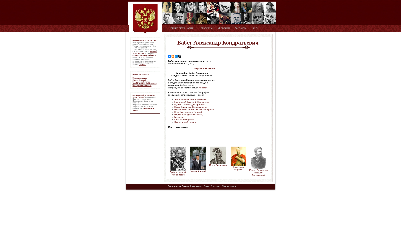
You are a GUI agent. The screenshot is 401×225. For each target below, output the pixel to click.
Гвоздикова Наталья (141, 82)
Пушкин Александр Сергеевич (189, 104)
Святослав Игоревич (238, 168)
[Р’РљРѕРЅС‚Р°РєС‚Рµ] (169, 56)
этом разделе (148, 108)
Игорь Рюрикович (218, 165)
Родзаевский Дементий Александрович (194, 109)
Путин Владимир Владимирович (190, 107)
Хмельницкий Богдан (185, 122)
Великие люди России (181, 27)
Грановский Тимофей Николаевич (191, 102)
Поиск (254, 27)
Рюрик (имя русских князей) (188, 114)
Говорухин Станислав (142, 86)
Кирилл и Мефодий (184, 119)
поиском (203, 87)
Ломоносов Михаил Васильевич (190, 99)
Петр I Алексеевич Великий (188, 112)
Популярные (206, 27)
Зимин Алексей (139, 80)
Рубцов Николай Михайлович (178, 173)
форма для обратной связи (144, 55)
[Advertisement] (242, 80)
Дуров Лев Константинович (144, 84)
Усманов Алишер (140, 78)
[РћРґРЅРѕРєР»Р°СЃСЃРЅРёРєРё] (173, 56)
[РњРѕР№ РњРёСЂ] (176, 56)
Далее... (142, 65)
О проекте (224, 27)
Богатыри (179, 117)
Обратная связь (229, 186)
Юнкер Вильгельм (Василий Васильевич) (258, 172)
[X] (179, 56)
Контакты (240, 27)
